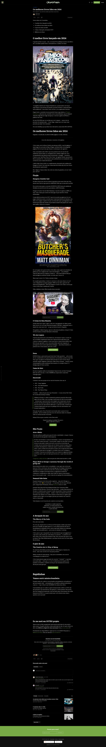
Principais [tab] (35, 695)
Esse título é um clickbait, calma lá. (39, 708)
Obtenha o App (58, 741)
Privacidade (52, 739)
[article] (53, 701)
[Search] (89, 2)
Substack (48, 744)
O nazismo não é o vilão (39, 706)
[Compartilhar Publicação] (92, 2)
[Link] (31, 38)
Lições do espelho (37, 714)
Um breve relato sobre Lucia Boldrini (40, 700)
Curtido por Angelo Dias (40, 678)
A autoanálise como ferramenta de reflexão (41, 716)
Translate (35, 7)
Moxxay (36, 685)
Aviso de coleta (61, 739)
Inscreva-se (96, 2)
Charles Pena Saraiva (39, 677)
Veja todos (36, 722)
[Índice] (1, 373)
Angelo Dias (38, 13)
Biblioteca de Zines (38, 632)
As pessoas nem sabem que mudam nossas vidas (45, 699)
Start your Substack (49, 741)
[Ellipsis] (72, 677)
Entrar (102, 2)
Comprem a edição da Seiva (40, 458)
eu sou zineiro (65, 628)
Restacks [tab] (41, 666)
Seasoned (55, 484)
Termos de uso (59, 648)
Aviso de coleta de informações (55, 649)
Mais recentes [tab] (40, 695)
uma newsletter (56, 632)
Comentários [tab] (36, 666)
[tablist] (38, 667)
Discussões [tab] (46, 695)
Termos (56, 739)
